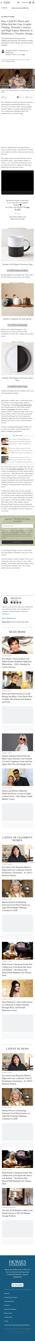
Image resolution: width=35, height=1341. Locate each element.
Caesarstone (11, 409)
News (23, 54)
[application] (17, 181)
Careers (6, 1321)
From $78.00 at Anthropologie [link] (17, 325)
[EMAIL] (20, 602)
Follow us (21, 97)
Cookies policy (8, 1317)
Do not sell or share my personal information (17, 1325)
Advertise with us (9, 1301)
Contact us (7, 1305)
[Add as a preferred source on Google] (17, 1285)
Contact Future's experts (10, 1297)
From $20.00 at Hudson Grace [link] (17, 386)
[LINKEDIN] (15, 602)
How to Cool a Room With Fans (20, 8)
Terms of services (20, 530)
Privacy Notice (15, 532)
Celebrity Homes (8, 16)
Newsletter (30, 97)
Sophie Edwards (12, 50)
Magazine (25, 2)
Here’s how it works (11, 61)
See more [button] (17, 214)
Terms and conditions (10, 1309)
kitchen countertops (17, 469)
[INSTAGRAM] (12, 602)
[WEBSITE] (17, 602)
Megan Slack (9, 52)
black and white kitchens (24, 405)
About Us (6, 1293)
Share (5, 97)
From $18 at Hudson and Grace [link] (17, 270)
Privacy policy (8, 1313)
